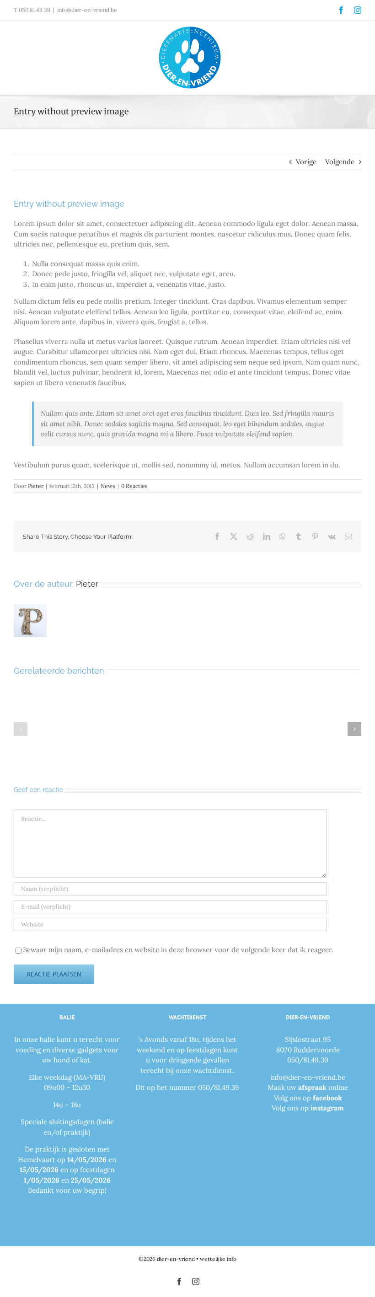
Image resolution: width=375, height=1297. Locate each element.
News (108, 485)
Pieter (35, 485)
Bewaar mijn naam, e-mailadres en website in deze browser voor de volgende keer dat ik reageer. (178, 949)
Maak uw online (308, 1087)
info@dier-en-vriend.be (87, 9)
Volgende (339, 161)
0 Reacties (134, 485)
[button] (20, 729)
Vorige (306, 161)
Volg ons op (308, 1097)
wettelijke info (218, 1258)
